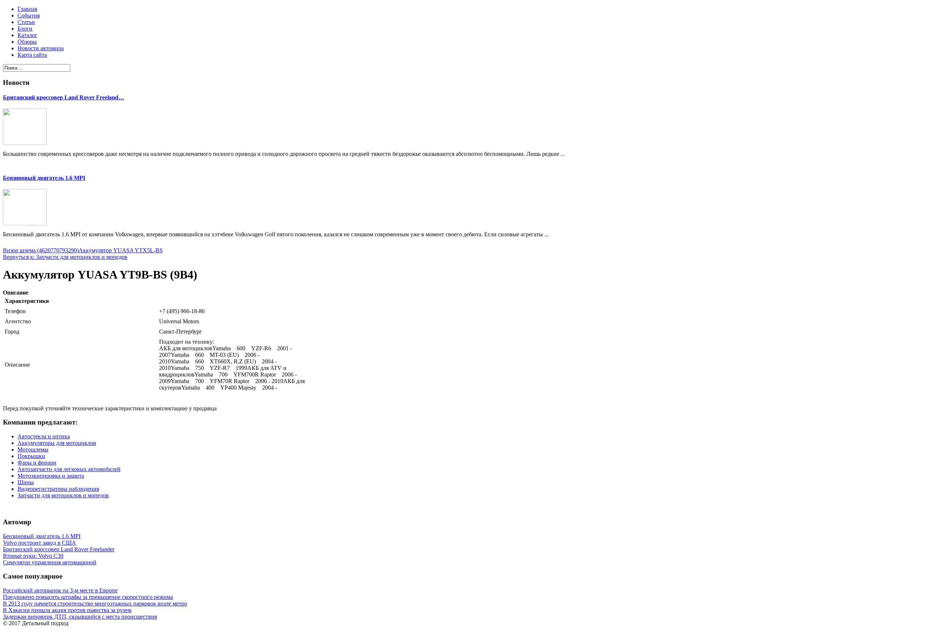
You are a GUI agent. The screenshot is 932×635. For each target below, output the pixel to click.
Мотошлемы (32, 449)
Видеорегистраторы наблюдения (58, 489)
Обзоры (27, 42)
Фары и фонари (36, 463)
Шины (25, 482)
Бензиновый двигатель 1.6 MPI (44, 178)
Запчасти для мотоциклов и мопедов (63, 495)
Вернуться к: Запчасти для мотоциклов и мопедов (65, 257)
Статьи (26, 22)
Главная (27, 9)
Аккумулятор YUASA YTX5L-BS (121, 250)
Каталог (27, 35)
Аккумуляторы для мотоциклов (56, 443)
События (28, 15)
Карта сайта (32, 55)
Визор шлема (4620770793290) (41, 250)
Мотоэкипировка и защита (50, 476)
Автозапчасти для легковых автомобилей (69, 469)
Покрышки (31, 456)
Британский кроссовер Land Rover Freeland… (63, 97)
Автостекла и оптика (43, 436)
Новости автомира (40, 48)
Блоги (24, 28)
